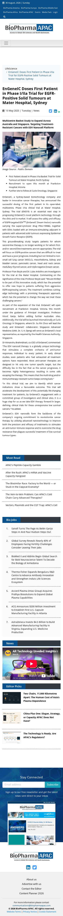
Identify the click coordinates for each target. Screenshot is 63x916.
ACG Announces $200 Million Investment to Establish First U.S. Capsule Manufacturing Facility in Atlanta (33, 610)
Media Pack (47, 12)
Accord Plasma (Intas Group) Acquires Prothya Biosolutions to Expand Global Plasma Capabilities (32, 594)
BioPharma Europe (29, 8)
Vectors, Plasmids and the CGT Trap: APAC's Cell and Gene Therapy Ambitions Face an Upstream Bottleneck (31, 505)
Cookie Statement (47, 911)
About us (31, 879)
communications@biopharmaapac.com (32, 905)
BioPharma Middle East (48, 8)
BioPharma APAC (26, 12)
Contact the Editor (32, 888)
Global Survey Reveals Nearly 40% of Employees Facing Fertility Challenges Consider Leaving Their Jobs (31, 544)
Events (37, 12)
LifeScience (11, 68)
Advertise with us (31, 883)
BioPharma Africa (10, 12)
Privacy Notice (30, 911)
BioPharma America (11, 8)
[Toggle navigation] (6, 43)
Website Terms (14, 911)
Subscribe (52, 784)
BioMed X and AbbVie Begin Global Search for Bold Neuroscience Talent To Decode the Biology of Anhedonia (34, 560)
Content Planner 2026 (31, 893)
